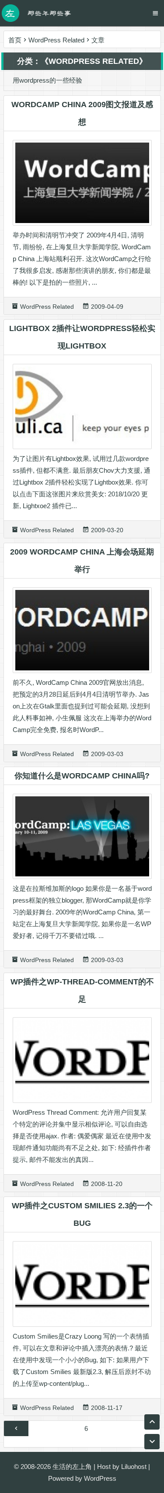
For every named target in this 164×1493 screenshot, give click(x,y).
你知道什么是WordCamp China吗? (82, 775)
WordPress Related (56, 40)
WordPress (100, 1478)
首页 (14, 40)
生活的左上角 (72, 1466)
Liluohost (134, 1466)
